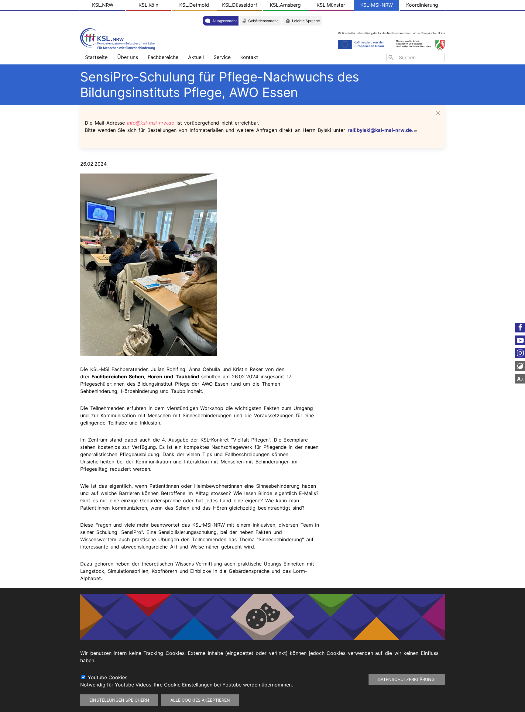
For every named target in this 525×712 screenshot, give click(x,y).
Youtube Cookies (107, 677)
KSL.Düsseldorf (239, 5)
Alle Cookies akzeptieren (200, 700)
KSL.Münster (331, 5)
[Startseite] (119, 38)
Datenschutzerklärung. (407, 679)
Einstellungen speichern (119, 700)
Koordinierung (422, 5)
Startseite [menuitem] (96, 57)
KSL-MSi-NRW (376, 5)
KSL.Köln (148, 5)
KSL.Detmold (194, 5)
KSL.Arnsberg (285, 5)
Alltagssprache (225, 21)
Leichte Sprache (306, 21)
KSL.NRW (102, 5)
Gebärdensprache (263, 21)
